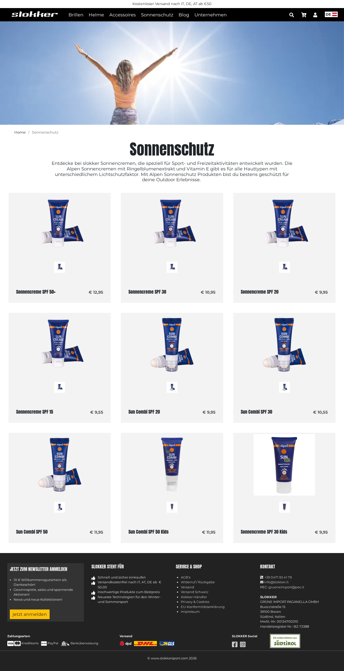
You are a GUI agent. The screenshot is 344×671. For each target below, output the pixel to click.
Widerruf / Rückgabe (198, 582)
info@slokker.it (276, 582)
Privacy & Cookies (195, 602)
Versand (187, 587)
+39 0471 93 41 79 (278, 577)
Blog (184, 15)
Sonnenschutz (157, 15)
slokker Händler (194, 597)
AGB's (185, 577)
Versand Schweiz (195, 592)
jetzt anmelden (30, 614)
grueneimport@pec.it (286, 587)
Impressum (190, 611)
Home (20, 132)
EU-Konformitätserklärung (203, 607)
